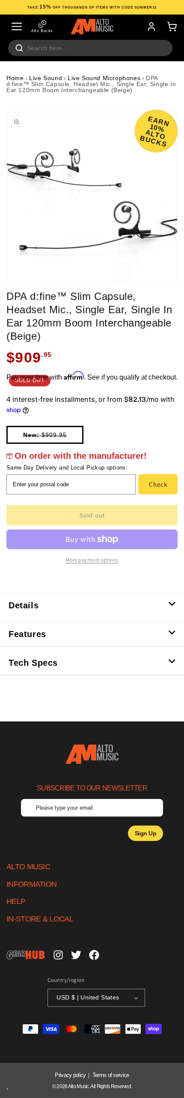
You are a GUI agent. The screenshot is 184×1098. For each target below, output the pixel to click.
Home (15, 78)
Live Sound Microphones (104, 78)
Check (158, 484)
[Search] (19, 48)
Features (27, 634)
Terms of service (110, 1075)
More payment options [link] (92, 559)
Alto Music (78, 1086)
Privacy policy (70, 1075)
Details (24, 605)
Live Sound (45, 78)
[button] (16, 26)
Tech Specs (33, 662)
